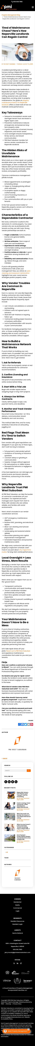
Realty (17, 905)
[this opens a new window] (17, 982)
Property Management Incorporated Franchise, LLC (20, 989)
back (5, 758)
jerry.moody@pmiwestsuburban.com (17, 952)
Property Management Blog (11, 15)
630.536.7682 (18, 2)
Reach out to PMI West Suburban (18, 651)
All (7, 852)
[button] (5, 781)
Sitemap (8, 1004)
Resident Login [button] (17, 924)
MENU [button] (33, 7)
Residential (17, 902)
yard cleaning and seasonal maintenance (16, 272)
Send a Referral (17, 933)
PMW (2, 1004)
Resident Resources (17, 921)
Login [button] (17, 911)
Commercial (17, 908)
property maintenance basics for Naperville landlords (15, 102)
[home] (9, 7)
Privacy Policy (17, 1004)
